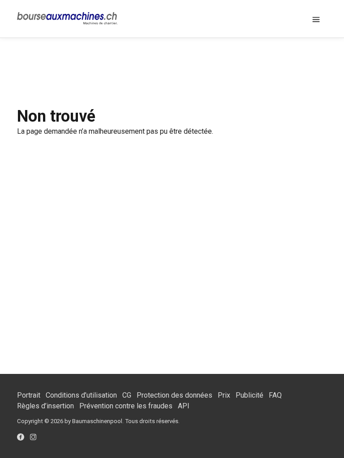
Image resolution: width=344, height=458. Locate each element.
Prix (224, 395)
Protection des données (174, 395)
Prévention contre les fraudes (125, 406)
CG (126, 395)
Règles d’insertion (45, 406)
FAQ (275, 395)
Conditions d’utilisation (81, 395)
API (183, 406)
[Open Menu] (316, 19)
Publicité (249, 395)
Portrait (28, 395)
